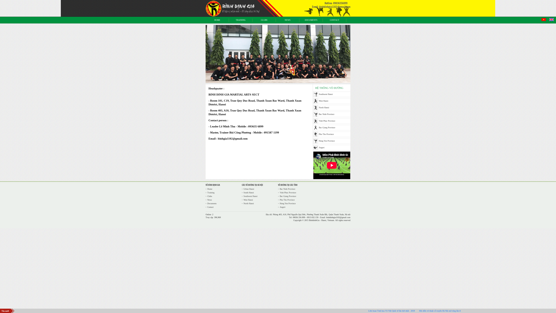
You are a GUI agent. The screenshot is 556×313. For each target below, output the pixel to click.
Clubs (264, 20)
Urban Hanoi (324, 148)
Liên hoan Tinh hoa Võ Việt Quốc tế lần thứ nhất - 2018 (377, 311)
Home (217, 20)
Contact (334, 20)
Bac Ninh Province (326, 108)
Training (241, 20)
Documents (311, 20)
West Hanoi (323, 94)
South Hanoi (249, 193)
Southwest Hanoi (250, 196)
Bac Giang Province (327, 121)
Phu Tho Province (326, 128)
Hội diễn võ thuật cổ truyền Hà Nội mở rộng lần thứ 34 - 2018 (430, 311)
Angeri (321, 141)
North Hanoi (324, 101)
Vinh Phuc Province (327, 114)
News (287, 20)
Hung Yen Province (327, 134)
